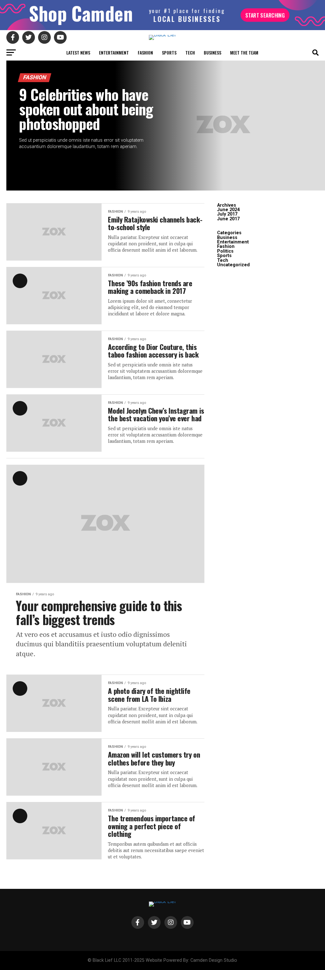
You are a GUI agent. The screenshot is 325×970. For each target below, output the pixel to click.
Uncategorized (233, 265)
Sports (169, 52)
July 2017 (227, 214)
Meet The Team (244, 52)
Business (212, 52)
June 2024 (228, 209)
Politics (225, 251)
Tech (190, 52)
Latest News (78, 52)
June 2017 (228, 219)
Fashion (145, 52)
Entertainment (114, 52)
